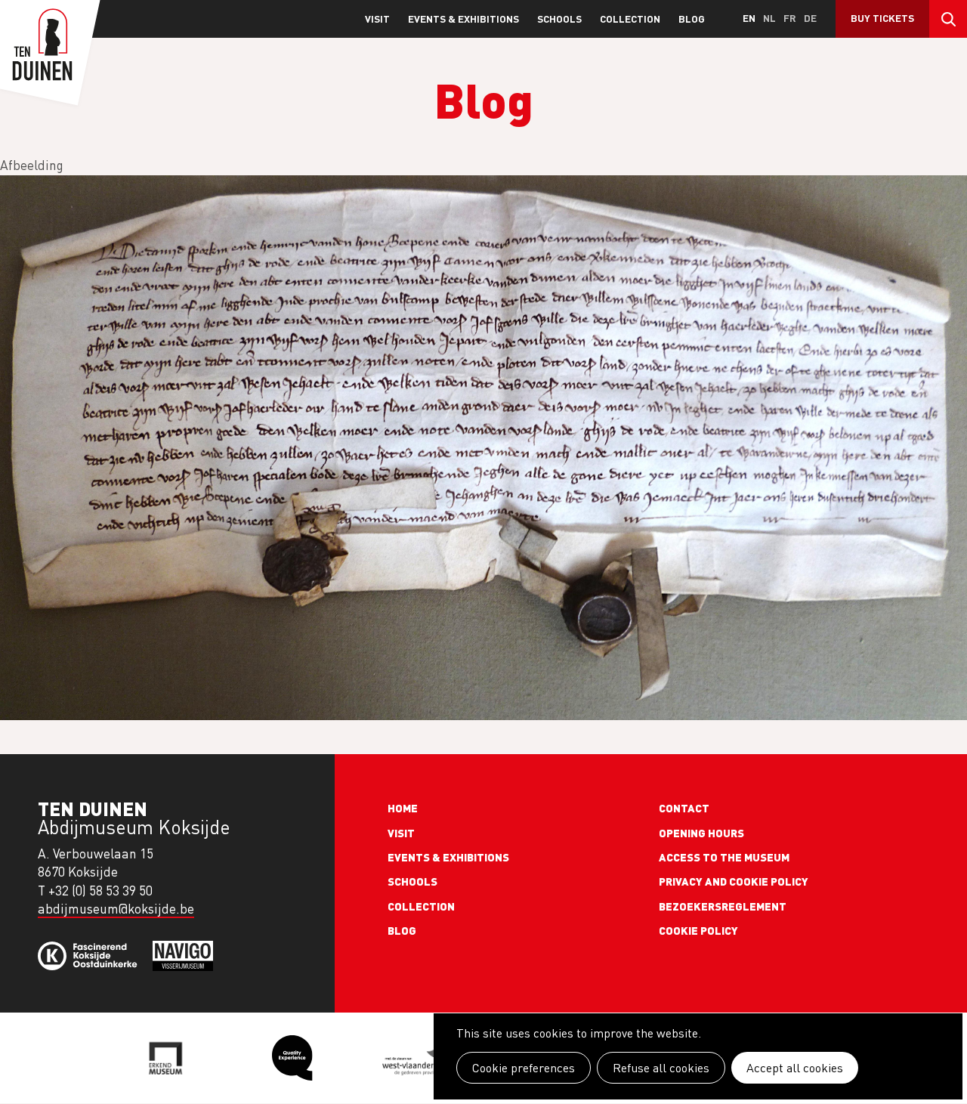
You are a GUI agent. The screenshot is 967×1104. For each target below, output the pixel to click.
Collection (630, 18)
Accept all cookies (794, 1067)
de (810, 17)
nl (769, 17)
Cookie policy (698, 930)
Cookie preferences (523, 1067)
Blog (691, 18)
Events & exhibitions (463, 18)
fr (789, 17)
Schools (559, 18)
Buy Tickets (882, 17)
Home (403, 808)
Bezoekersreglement (722, 906)
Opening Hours (701, 833)
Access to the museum (724, 857)
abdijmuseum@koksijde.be (116, 909)
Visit (377, 18)
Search (948, 19)
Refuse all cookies (661, 1067)
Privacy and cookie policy (733, 881)
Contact (684, 808)
